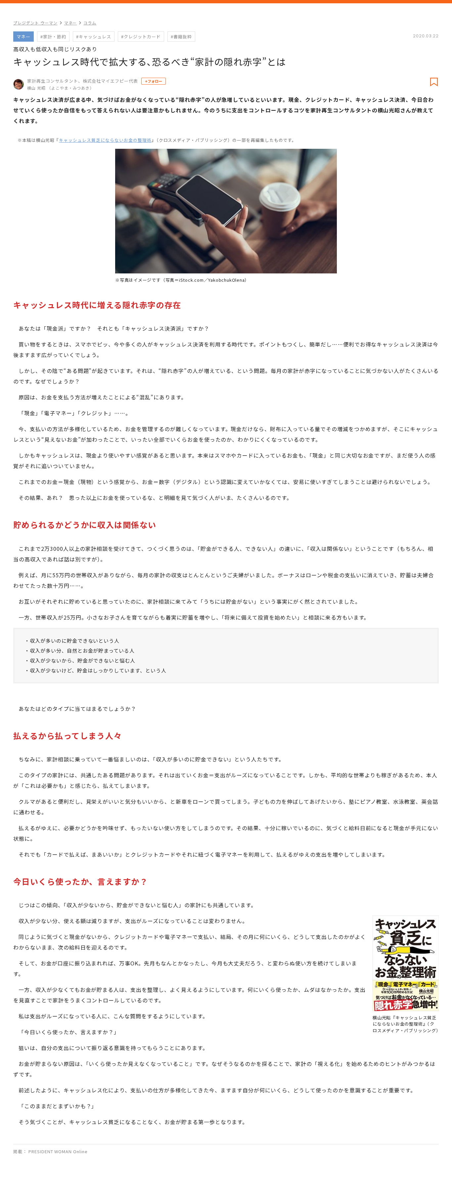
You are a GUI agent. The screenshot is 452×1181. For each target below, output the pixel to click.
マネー (70, 22)
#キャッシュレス (93, 36)
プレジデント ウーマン (35, 22)
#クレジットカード (141, 36)
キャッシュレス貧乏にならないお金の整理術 (105, 140)
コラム (89, 22)
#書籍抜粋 (181, 36)
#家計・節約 (53, 36)
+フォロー (153, 81)
